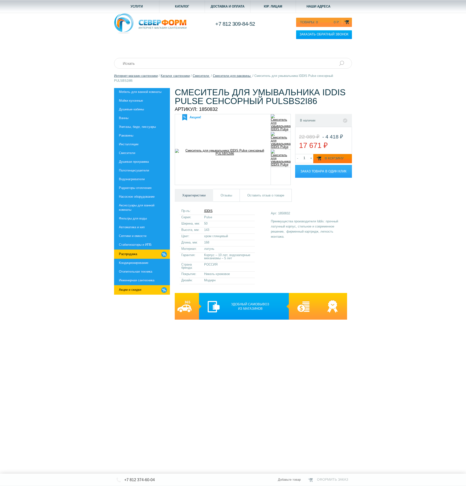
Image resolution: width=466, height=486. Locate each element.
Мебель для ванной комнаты (140, 92)
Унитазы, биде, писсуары (137, 127)
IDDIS (208, 211)
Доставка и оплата (227, 6)
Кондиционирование (133, 263)
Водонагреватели (132, 179)
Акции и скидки (130, 290)
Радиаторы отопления (135, 188)
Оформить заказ (332, 479)
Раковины (126, 135)
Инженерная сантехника (136, 280)
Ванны (123, 118)
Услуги (137, 6)
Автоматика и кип (132, 227)
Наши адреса (318, 6)
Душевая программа (134, 161)
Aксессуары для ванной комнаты (136, 207)
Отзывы (226, 195)
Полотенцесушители (134, 170)
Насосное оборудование (137, 196)
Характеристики (194, 195)
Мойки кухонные (131, 100)
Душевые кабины (131, 109)
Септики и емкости (132, 236)
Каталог (182, 6)
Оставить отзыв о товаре (265, 195)
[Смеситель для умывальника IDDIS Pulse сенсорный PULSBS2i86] (281, 123)
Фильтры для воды (133, 218)
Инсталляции (128, 144)
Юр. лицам (273, 6)
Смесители (127, 153)
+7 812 (235, 24)
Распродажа (128, 254)
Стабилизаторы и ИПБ (135, 244)
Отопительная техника (135, 271)
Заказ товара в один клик (323, 171)
